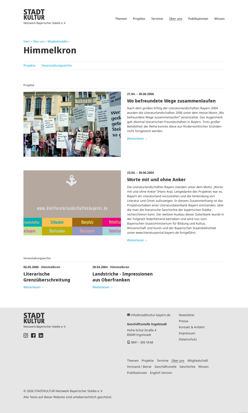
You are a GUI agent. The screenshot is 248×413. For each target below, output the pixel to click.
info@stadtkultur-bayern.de (150, 315)
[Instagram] (25, 357)
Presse (183, 321)
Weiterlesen (135, 138)
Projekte (139, 19)
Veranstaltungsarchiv (57, 65)
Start (26, 41)
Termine (157, 19)
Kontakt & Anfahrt (192, 327)
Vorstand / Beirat (139, 367)
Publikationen (198, 19)
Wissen (219, 19)
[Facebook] (33, 357)
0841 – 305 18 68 (142, 342)
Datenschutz (188, 339)
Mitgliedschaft (197, 360)
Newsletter (187, 315)
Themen (121, 19)
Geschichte (187, 367)
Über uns (175, 19)
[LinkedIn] (41, 357)
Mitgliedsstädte (57, 41)
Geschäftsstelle (165, 367)
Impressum (187, 333)
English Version (161, 373)
